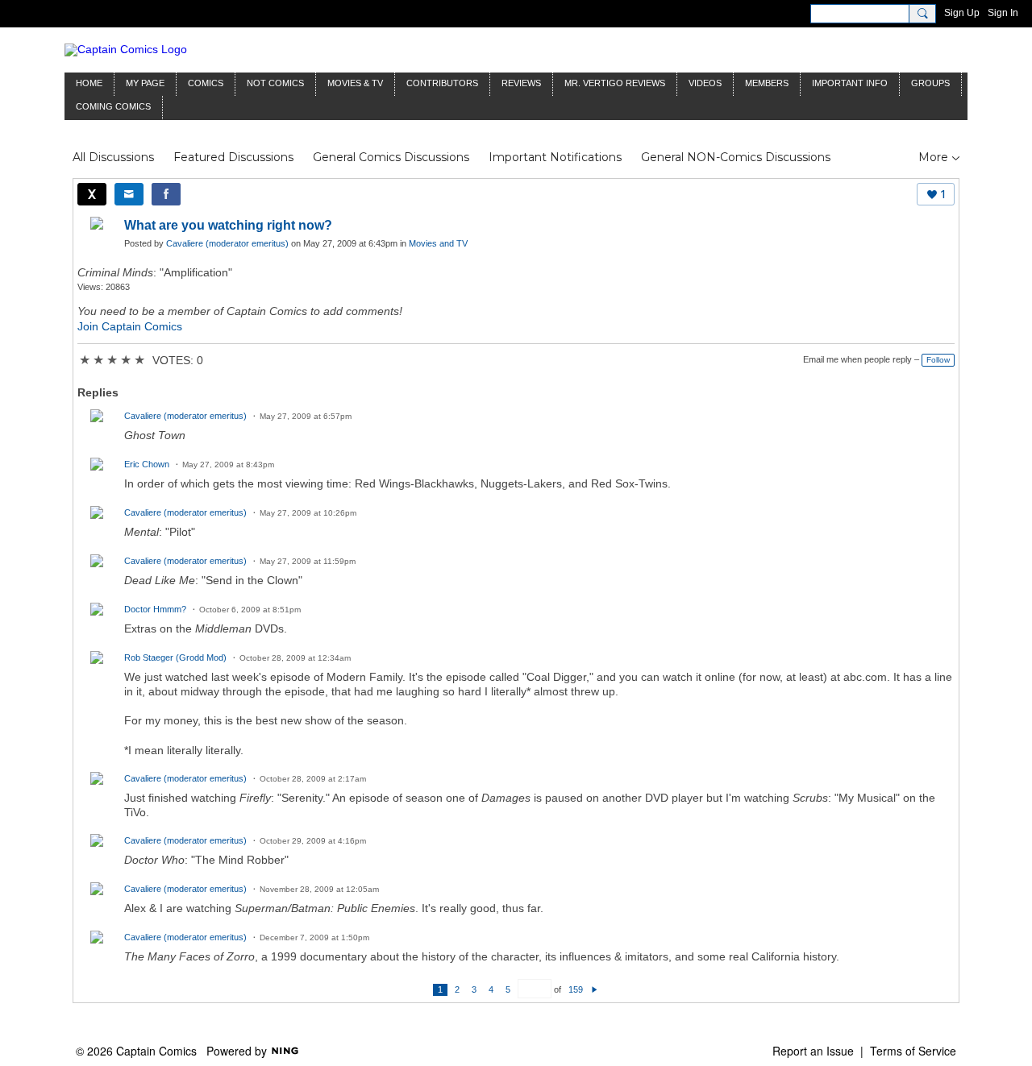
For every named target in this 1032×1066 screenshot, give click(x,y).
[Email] (129, 194)
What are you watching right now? (228, 225)
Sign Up (962, 13)
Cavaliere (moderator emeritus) (227, 243)
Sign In (1003, 13)
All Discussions (113, 157)
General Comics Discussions (391, 157)
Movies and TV (438, 243)
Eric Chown (146, 464)
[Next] (594, 989)
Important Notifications (555, 157)
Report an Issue (813, 1051)
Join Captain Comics (129, 326)
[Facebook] (166, 194)
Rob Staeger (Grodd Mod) (175, 657)
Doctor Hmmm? (155, 609)
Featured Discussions (233, 157)
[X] (91, 194)
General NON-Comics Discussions (735, 157)
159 (575, 989)
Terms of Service (913, 1051)
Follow (938, 359)
